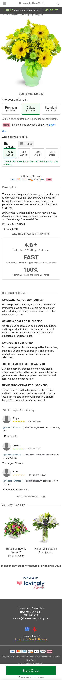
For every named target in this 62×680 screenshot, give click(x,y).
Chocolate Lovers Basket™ (38, 454)
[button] (55, 672)
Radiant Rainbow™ (33, 480)
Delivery (10, 146)
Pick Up (28, 143)
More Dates (52, 153)
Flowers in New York (31, 3)
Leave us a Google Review (31, 639)
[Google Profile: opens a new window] (27, 629)
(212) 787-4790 (31, 615)
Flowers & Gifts (17, 14)
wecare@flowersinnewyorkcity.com (31, 618)
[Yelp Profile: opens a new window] (34, 629)
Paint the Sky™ (32, 427)
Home (5, 14)
